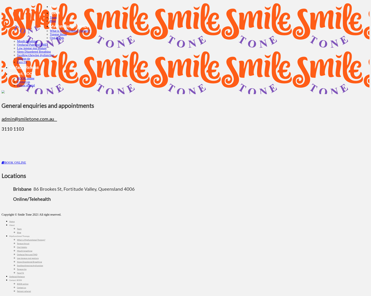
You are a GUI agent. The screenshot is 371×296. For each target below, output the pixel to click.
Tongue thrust (58, 34)
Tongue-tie (23, 58)
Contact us (23, 81)
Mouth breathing (27, 41)
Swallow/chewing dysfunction (35, 55)
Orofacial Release (24, 67)
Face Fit (22, 62)
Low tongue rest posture (32, 48)
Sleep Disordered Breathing (34, 51)
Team (53, 17)
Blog (53, 21)
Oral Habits (57, 37)
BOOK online (25, 78)
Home (55, 6)
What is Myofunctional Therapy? (70, 30)
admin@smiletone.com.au (29, 119)
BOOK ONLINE (15, 162)
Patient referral (26, 85)
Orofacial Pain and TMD (32, 44)
